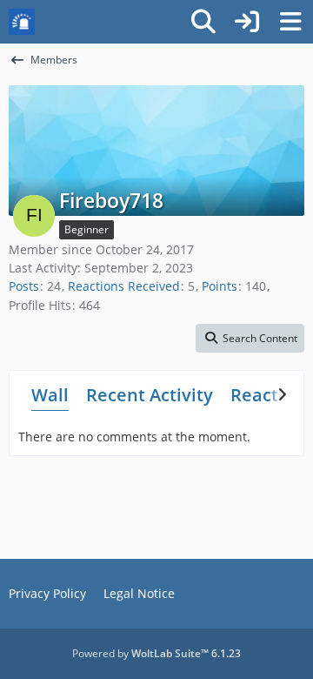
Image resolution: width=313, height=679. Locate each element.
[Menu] (290, 21)
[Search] (203, 21)
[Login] (247, 22)
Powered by (156, 653)
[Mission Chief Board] (21, 21)
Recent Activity (149, 395)
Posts (24, 286)
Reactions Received (124, 286)
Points (219, 286)
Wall (50, 395)
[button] (250, 338)
